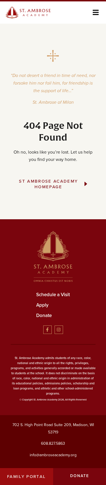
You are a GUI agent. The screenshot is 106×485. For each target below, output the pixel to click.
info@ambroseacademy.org (53, 455)
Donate (44, 315)
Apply (42, 305)
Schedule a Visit (53, 294)
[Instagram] (59, 329)
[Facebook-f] (47, 329)
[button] (96, 12)
